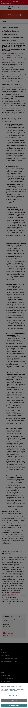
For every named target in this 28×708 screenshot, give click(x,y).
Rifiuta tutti (14, 700)
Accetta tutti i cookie (14, 705)
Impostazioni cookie (14, 695)
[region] (14, 695)
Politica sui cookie (13, 690)
